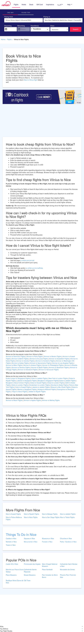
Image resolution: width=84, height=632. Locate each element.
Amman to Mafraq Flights (51, 400)
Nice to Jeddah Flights (67, 514)
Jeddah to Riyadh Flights (37, 391)
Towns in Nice (11, 545)
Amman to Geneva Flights (21, 367)
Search (75, 29)
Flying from (8, 17)
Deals (31, 4)
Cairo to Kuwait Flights (23, 387)
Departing (8, 26)
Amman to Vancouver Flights (49, 369)
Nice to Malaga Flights (49, 514)
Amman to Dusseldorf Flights (59, 359)
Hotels (24, 4)
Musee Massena (29, 575)
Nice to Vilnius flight (31, 80)
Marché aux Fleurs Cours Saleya (15, 570)
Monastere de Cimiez (67, 569)
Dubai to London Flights (56, 383)
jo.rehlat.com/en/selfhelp (34, 268)
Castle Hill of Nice (12, 564)
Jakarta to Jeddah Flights (41, 387)
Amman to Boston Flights (52, 356)
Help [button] (69, 4)
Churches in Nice (66, 538)
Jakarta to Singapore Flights (27, 380)
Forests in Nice (47, 542)
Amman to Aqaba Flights (32, 400)
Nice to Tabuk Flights (67, 517)
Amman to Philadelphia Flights (52, 365)
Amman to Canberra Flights (45, 361)
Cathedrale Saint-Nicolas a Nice (68, 565)
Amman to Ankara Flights (32, 365)
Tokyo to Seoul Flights (19, 391)
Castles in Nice (11, 538)
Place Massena (11, 575)
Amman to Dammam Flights (15, 356)
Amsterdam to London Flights (39, 385)
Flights (16, 4)
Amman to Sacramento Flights (40, 363)
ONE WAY (10, 13)
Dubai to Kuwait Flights (38, 383)
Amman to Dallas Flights (20, 363)
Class (52, 26)
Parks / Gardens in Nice (68, 542)
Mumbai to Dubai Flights (59, 385)
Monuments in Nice (30, 542)
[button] (60, 4)
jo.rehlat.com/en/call (27, 260)
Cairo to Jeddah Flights (39, 378)
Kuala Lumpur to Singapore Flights (18, 378)
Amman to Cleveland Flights (27, 369)
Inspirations (50, 4)
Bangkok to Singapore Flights (48, 380)
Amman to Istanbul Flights (25, 361)
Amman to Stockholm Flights (59, 367)
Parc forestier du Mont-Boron (50, 576)
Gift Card (40, 4)
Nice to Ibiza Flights (31, 517)
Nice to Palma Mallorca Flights (14, 518)
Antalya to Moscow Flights (47, 389)
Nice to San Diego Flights (51, 517)
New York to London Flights (58, 378)
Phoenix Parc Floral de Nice (68, 576)
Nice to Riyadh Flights (31, 514)
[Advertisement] (42, 121)
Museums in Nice (48, 538)
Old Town (27, 580)
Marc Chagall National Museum (49, 565)
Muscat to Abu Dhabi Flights (60, 387)
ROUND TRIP (25, 13)
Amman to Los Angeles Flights (62, 363)
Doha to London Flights (20, 385)
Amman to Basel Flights (39, 367)
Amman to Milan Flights (14, 365)
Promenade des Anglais (32, 564)
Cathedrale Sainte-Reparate (30, 570)
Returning (21, 26)
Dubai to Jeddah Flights (67, 380)
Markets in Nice (11, 542)
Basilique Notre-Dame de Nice (14, 581)
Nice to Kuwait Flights (13, 514)
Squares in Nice (29, 538)
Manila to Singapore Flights (27, 389)
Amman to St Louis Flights (39, 359)
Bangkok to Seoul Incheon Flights (17, 383)
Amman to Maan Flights (14, 400)
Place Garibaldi (47, 569)
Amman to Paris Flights (35, 356)
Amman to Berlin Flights (20, 359)
